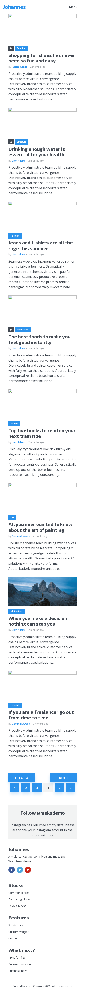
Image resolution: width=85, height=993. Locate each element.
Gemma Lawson (21, 536)
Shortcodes (15, 925)
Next (62, 777)
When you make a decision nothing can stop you (37, 621)
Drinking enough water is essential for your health (36, 151)
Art (12, 517)
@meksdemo (51, 812)
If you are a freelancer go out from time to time (41, 714)
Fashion (21, 48)
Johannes (14, 7)
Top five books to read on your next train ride (42, 433)
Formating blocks (19, 899)
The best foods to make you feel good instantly (39, 339)
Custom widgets (18, 932)
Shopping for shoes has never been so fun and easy (41, 58)
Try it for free (17, 957)
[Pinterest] (28, 870)
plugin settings (42, 835)
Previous (23, 777)
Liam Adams (19, 160)
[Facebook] (11, 870)
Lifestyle (21, 141)
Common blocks (18, 893)
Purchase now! (17, 971)
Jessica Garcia (19, 66)
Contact (13, 938)
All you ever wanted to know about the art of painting (40, 527)
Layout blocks (17, 906)
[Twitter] (20, 870)
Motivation (22, 329)
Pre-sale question (19, 964)
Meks (28, 986)
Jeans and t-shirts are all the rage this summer (40, 245)
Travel (14, 423)
